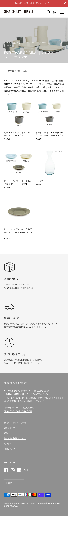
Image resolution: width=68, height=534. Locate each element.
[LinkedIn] (19, 470)
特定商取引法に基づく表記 (15, 422)
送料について (9, 428)
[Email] (25, 470)
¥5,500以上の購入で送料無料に (18, 288)
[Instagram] (12, 470)
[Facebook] (6, 470)
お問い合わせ (9, 449)
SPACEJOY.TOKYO (29, 503)
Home (7, 43)
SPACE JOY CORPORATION (18, 411)
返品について (9, 433)
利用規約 (7, 443)
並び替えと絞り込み (17, 71)
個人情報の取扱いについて (15, 438)
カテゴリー (17, 43)
